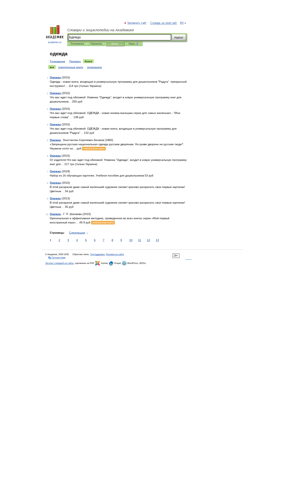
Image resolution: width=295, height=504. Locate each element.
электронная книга (94, 148)
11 (139, 240)
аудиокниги (94, 67)
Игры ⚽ (133, 43)
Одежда (55, 77)
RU (182, 23)
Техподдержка (97, 254)
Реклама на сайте (115, 254)
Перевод (75, 61)
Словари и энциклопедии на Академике (100, 30)
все (52, 67)
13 (157, 240)
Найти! (178, 37)
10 (130, 240)
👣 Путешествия (56, 257)
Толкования (77, 43)
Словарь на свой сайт (163, 23)
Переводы (96, 43)
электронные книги (70, 67)
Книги (114, 43)
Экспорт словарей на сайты (59, 263)
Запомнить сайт (137, 23)
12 (148, 240)
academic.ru (54, 42)
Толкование (57, 61)
